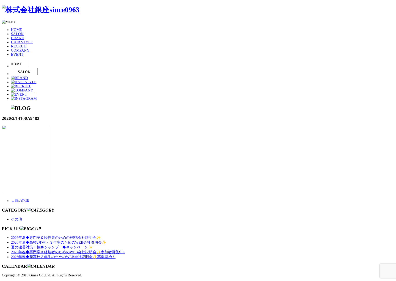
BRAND (17, 38)
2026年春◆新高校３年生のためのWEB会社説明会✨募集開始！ (63, 257)
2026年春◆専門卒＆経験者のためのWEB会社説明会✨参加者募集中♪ (68, 252)
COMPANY (20, 50)
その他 (16, 219)
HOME (16, 30)
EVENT (17, 54)
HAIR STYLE (22, 42)
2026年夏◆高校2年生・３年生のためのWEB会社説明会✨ (58, 242)
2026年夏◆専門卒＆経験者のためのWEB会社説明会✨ (56, 238)
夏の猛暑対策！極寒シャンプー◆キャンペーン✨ (52, 247)
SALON (17, 34)
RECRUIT (19, 46)
